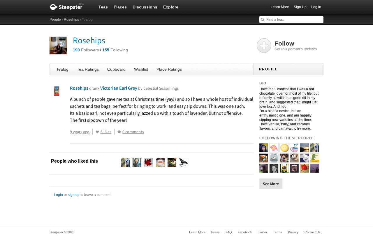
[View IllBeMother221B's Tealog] (294, 170)
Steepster (70, 7)
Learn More (280, 7)
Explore (170, 7)
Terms (277, 232)
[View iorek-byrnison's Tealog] (284, 160)
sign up (74, 195)
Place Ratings (169, 69)
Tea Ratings (88, 69)
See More (271, 183)
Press (215, 232)
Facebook (245, 232)
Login (58, 195)
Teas (103, 7)
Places (120, 7)
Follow (296, 45)
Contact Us (313, 232)
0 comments (133, 131)
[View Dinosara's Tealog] (274, 160)
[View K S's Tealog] (314, 160)
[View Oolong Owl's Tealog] (294, 150)
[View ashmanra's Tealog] (314, 150)
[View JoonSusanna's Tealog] (263, 160)
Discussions (145, 7)
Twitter (262, 232)
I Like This (97, 132)
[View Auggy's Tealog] (274, 150)
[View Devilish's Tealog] (284, 150)
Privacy (293, 232)
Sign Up (300, 7)
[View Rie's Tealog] (304, 160)
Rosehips (71, 20)
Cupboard (116, 69)
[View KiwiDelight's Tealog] (263, 170)
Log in (316, 7)
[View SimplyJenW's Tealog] (304, 170)
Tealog (62, 69)
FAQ (229, 232)
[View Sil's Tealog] (284, 170)
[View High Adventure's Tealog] (314, 170)
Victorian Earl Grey (139, 88)
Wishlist (141, 69)
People (55, 20)
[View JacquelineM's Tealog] (263, 150)
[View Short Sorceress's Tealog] (274, 170)
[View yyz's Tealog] (304, 150)
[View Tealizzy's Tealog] (294, 160)
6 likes (106, 131)
